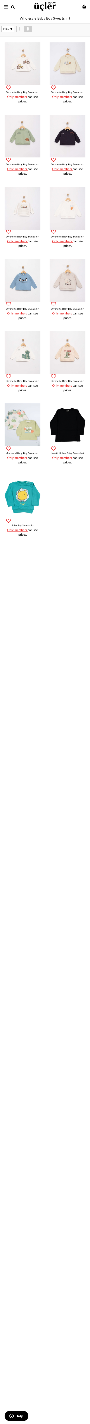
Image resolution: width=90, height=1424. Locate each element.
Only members (17, 97)
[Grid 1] (19, 29)
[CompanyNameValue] (45, 6)
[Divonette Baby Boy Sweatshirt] (22, 63)
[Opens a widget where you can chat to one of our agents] (16, 1416)
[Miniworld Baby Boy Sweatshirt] (22, 424)
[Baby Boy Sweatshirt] (22, 497)
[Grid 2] (28, 29)
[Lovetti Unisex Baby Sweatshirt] (67, 424)
